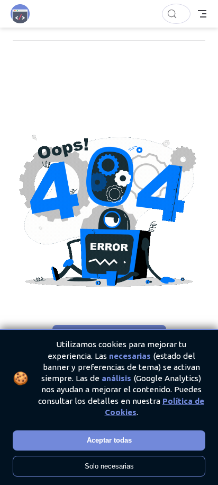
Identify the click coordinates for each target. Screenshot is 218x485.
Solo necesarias (109, 466)
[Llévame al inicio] (24, 13)
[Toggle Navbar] (202, 14)
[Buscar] (176, 14)
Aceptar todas (109, 440)
